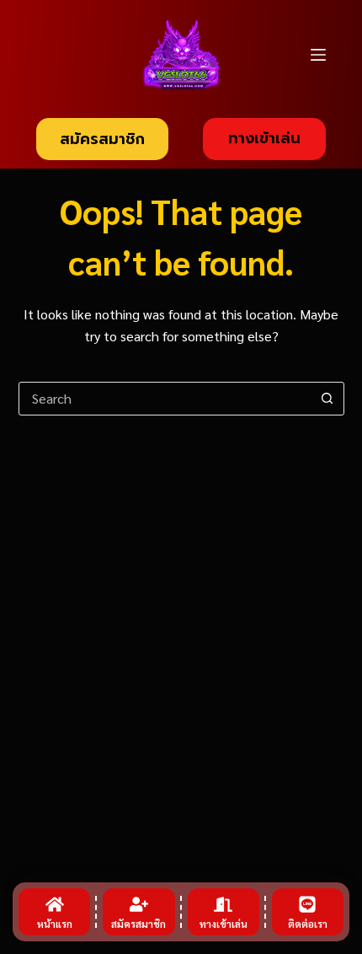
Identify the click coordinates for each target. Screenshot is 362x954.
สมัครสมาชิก (102, 139)
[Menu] (318, 54)
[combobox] (165, 398)
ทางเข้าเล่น (264, 138)
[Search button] (327, 399)
